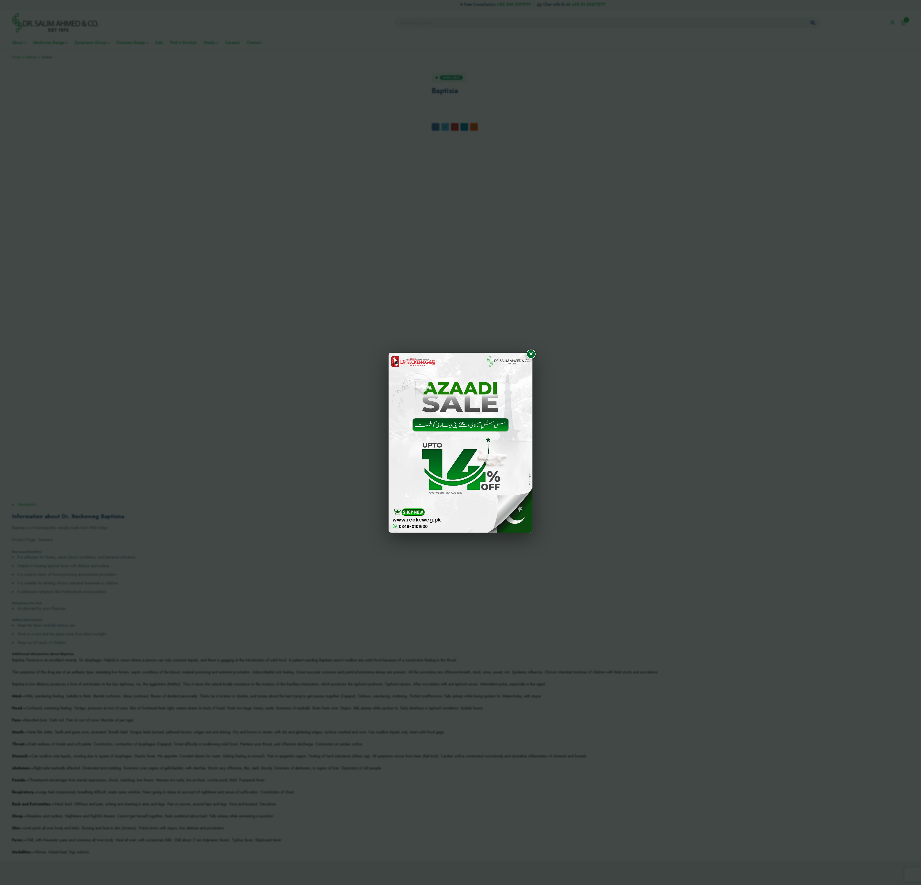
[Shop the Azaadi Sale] (460, 443)
